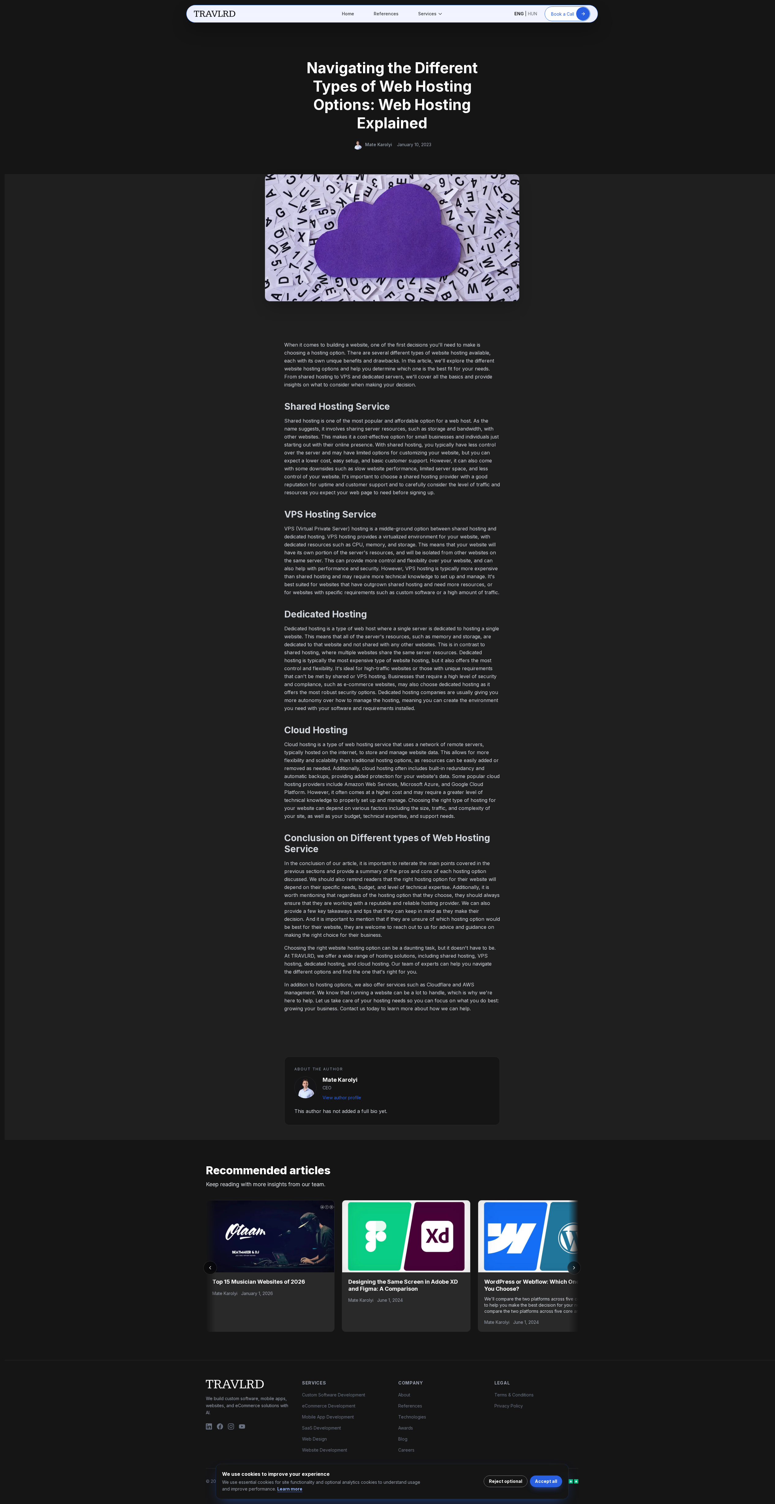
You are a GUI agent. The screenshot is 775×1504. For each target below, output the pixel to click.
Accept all (546, 1481)
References (386, 13)
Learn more (289, 1488)
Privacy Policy (508, 1405)
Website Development (324, 1450)
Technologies (412, 1416)
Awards (405, 1427)
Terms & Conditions (514, 1394)
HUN (532, 14)
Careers (406, 1450)
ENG (519, 14)
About (404, 1394)
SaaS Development (321, 1427)
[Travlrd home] (214, 14)
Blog (402, 1438)
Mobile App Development (328, 1416)
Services (427, 13)
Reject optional (505, 1481)
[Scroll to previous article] (210, 1267)
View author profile (342, 1097)
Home (348, 13)
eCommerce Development (328, 1405)
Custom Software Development (333, 1394)
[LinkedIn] (209, 1427)
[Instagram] (231, 1427)
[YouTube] (242, 1427)
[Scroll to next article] (574, 1267)
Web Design (314, 1438)
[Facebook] (220, 1427)
